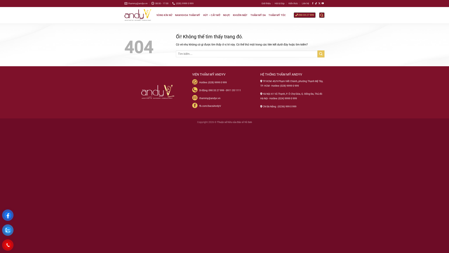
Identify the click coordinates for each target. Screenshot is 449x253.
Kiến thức (293, 3)
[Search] (321, 15)
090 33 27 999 (306, 15)
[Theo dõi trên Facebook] (313, 3)
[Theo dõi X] (319, 3)
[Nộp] (320, 53)
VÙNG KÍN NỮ (164, 15)
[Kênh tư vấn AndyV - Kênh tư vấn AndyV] (138, 15)
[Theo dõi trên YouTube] (323, 3)
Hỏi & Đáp (279, 3)
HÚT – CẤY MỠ (211, 15)
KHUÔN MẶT (240, 15)
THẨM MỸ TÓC (277, 15)
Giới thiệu (266, 3)
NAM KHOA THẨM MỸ (187, 15)
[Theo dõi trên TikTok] (316, 3)
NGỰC (226, 15)
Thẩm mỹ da (258, 15)
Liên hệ (305, 3)
